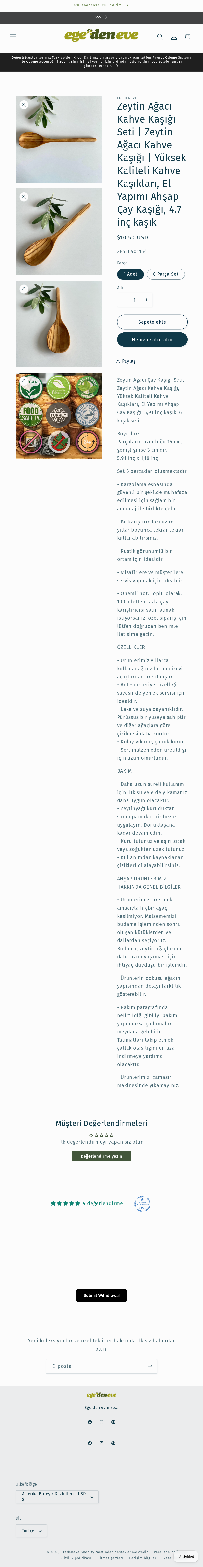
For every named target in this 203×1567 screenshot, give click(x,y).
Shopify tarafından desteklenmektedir (114, 1552)
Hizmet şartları (110, 1558)
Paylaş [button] (129, 361)
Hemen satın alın (152, 339)
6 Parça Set (165, 274)
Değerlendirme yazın (101, 1156)
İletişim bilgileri (143, 1558)
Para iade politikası (171, 1552)
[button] (13, 37)
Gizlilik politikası (76, 1558)
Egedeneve (70, 1552)
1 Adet (131, 274)
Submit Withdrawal (102, 1295)
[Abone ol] (150, 1366)
